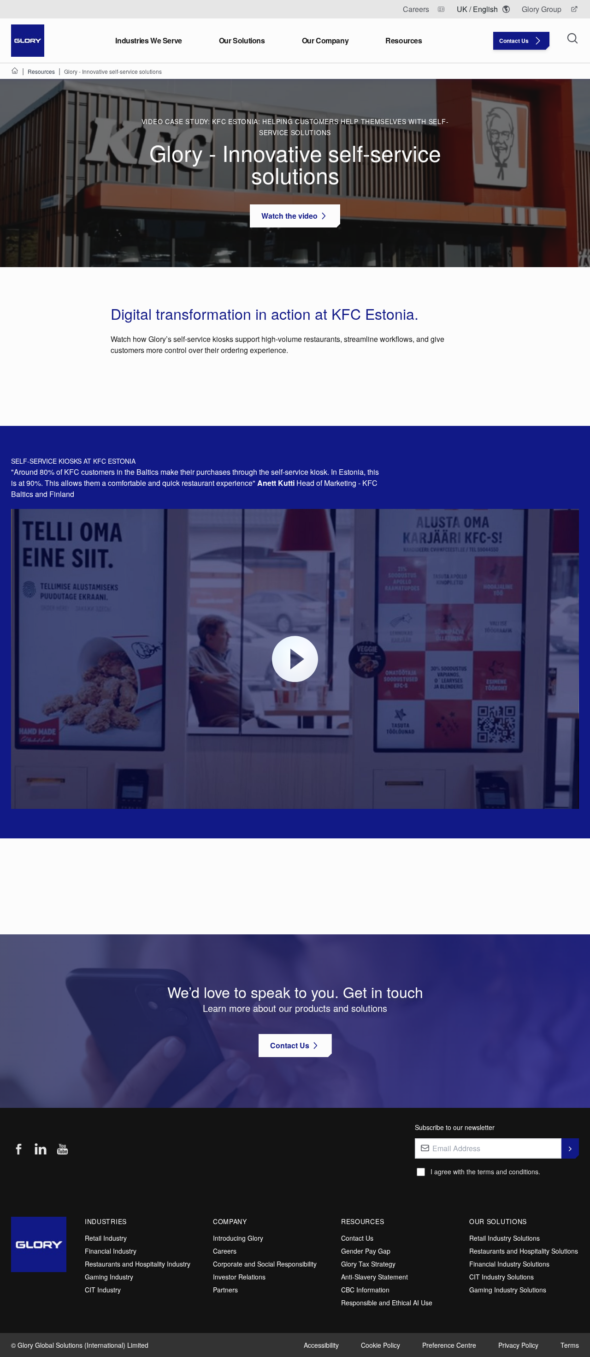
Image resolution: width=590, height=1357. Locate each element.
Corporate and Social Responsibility (265, 1263)
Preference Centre (449, 1345)
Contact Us (357, 1238)
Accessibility (321, 1345)
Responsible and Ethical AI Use (386, 1302)
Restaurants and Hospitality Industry (137, 1263)
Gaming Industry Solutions (507, 1289)
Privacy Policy (518, 1345)
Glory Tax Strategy (368, 1263)
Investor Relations (239, 1276)
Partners (225, 1289)
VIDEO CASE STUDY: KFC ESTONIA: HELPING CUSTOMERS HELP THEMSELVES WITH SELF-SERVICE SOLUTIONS (295, 127)
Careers (224, 1250)
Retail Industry (106, 1238)
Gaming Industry (109, 1276)
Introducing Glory (238, 1238)
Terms (569, 1345)
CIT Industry (103, 1289)
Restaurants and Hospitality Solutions (523, 1250)
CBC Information (365, 1289)
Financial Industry (110, 1250)
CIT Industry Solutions (501, 1276)
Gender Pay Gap (365, 1250)
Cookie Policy (380, 1345)
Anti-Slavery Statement (374, 1276)
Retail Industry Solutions (504, 1238)
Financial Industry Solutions (509, 1263)
